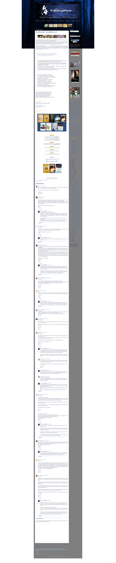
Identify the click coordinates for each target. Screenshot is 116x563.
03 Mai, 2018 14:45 (47, 376)
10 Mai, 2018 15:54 (48, 500)
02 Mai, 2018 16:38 (45, 413)
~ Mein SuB (48, 20)
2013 (71, 241)
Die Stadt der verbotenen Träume (49, 140)
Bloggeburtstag (72, 124)
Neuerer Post (38, 544)
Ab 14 (75, 101)
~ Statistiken (67, 20)
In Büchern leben (40, 318)
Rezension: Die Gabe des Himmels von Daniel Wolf (45, 55)
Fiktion (75, 105)
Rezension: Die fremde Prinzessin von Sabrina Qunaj (75, 189)
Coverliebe (75, 125)
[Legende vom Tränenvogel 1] (78, 97)
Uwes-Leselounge (40, 475)
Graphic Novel (78, 105)
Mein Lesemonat (40, 343)
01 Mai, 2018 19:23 (43, 290)
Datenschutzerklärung (39, 554)
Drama (76, 103)
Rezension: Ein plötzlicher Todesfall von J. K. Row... (75, 193)
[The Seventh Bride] (78, 90)
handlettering (78, 134)
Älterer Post (65, 544)
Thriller (78, 115)
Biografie (71, 103)
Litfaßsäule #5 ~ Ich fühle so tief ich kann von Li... (76, 210)
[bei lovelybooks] (75, 42)
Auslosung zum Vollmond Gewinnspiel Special (75, 221)
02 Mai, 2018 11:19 (44, 332)
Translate (76, 32)
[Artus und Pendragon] (71, 90)
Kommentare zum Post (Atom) (43, 546)
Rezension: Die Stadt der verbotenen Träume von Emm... (75, 212)
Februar (73, 233)
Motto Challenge (38, 102)
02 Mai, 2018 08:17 (45, 318)
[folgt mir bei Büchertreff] (76, 42)
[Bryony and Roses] (76, 90)
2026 (72, 158)
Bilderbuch (78, 102)
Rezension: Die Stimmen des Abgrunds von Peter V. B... (76, 225)
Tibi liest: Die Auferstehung (74, 150)
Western (71, 119)
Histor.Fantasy (72, 107)
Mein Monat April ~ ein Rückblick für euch (75, 229)
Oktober (73, 172)
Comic (73, 103)
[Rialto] (73, 97)
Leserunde (75, 128)
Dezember (73, 169)
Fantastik (79, 104)
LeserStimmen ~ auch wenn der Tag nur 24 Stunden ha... (76, 206)
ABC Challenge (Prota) (39, 105)
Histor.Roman (72, 108)
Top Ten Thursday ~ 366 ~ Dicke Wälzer (75, 191)
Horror (76, 108)
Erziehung (75, 104)
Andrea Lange (40, 332)
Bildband (75, 102)
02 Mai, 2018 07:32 (47, 309)
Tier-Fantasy (71, 117)
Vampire (79, 118)
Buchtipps (75, 124)
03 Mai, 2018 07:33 (49, 451)
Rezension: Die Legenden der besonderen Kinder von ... (76, 208)
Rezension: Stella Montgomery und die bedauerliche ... (76, 184)
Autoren (79, 123)
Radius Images (57, 556)
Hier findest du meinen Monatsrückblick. (43, 283)
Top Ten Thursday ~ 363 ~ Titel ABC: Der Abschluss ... (76, 227)
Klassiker (71, 109)
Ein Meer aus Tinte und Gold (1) (49, 136)
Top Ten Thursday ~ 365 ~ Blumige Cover (75, 203)
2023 (72, 162)
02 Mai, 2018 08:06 (49, 211)
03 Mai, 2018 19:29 (48, 383)
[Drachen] (73, 90)
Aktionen (75, 123)
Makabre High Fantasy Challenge (41, 106)
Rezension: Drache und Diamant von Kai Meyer (75, 182)
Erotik (73, 104)
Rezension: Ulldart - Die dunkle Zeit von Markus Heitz (75, 199)
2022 (72, 163)
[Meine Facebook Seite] (73, 40)
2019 (71, 167)
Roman (73, 113)
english (75, 134)
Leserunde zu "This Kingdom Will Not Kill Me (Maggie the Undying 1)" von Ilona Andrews (75, 147)
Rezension (72, 131)
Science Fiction (77, 114)
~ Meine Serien (61, 20)
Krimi (79, 109)
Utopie (76, 118)
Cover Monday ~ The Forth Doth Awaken (75, 219)
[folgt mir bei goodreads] (73, 42)
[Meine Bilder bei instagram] (75, 40)
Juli (72, 176)
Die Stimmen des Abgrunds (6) (49, 154)
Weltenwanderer (42, 211)
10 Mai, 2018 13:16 (45, 475)
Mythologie (78, 111)
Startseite (52, 544)
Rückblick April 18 (59, 312)
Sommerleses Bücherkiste (74, 140)
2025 (72, 159)
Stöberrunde (72, 132)
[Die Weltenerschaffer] (71, 97)
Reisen (73, 130)
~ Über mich (78, 20)
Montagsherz (72, 144)
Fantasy (72, 105)
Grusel (71, 106)
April (72, 231)
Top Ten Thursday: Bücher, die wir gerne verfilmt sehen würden (47, 54)
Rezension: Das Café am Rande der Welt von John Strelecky (47, 53)
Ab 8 (79, 101)
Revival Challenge (38, 107)
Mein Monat (39, 181)
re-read (71, 135)
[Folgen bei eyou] (78, 40)
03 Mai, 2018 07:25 (49, 370)
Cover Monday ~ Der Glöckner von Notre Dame (76, 195)
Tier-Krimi (75, 117)
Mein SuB (76, 129)
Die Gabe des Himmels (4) (49, 137)
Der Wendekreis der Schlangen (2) (49, 138)
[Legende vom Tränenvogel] (76, 97)
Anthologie (71, 102)
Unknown (39, 290)
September (73, 173)
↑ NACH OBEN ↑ (112, 562)
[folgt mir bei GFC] (72, 40)
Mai (72, 178)
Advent (71, 123)
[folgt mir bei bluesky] (76, 40)
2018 (71, 168)
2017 (71, 236)
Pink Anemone (40, 413)
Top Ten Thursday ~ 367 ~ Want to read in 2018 (75, 180)
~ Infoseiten (73, 20)
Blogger (64, 556)
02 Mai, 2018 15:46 (48, 348)
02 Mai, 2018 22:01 (46, 440)
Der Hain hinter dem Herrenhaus (49, 147)
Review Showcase (77, 130)
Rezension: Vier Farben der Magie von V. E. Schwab (75, 217)
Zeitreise (73, 119)
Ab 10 (71, 101)
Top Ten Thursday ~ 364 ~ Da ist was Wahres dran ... (76, 215)
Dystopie (78, 103)
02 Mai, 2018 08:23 (49, 301)
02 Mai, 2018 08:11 (48, 237)
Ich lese (72, 143)
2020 (72, 166)
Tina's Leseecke (40, 394)
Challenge (78, 124)
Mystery (74, 111)
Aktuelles (37, 20)
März (72, 232)
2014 (71, 240)
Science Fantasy (72, 114)
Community (71, 125)
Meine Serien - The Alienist (75, 197)
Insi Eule (39, 459)
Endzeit (71, 104)
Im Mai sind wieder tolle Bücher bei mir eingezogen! (76, 186)
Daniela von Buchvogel (41, 309)
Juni (72, 177)
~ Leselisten (43, 20)
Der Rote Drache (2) (49, 139)
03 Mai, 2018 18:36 (43, 459)
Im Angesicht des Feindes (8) (48, 144)
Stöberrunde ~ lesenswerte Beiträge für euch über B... (75, 201)
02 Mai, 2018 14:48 (45, 394)
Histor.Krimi (78, 107)
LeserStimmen (72, 128)
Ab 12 (73, 101)
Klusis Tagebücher (40, 440)
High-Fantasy (77, 106)
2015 (71, 239)
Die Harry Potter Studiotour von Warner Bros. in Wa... (75, 223)
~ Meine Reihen (54, 20)
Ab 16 (78, 101)
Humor (79, 108)
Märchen (71, 112)
